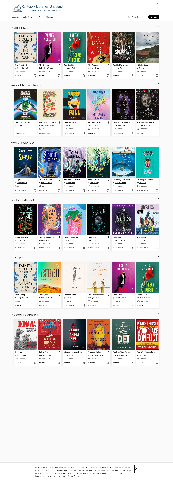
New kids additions (21, 142)
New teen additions (21, 200)
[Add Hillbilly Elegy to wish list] (156, 75)
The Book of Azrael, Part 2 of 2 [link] (146, 122)
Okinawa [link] (18, 352)
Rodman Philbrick (120, 183)
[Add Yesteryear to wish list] (59, 305)
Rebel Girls (142, 183)
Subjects (15, 17)
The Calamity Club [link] (22, 65)
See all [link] (158, 26)
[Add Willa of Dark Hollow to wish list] (83, 190)
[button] (133, 17)
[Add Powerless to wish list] (132, 248)
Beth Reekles (70, 240)
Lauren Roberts (120, 240)
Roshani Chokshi (46, 183)
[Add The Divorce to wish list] (59, 75)
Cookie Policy (73, 476)
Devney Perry (119, 68)
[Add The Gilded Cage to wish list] (34, 248)
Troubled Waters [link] (94, 352)
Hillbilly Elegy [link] (142, 65)
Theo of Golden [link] (70, 295)
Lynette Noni (21, 240)
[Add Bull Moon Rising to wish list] (108, 133)
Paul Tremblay (21, 125)
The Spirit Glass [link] (45, 180)
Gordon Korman (22, 183)
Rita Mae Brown (46, 355)
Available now (18, 27)
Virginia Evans (94, 298)
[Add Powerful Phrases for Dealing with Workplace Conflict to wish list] (156, 362)
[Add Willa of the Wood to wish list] (108, 190)
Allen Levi (69, 298)
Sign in (154, 17)
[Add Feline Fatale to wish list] (59, 362)
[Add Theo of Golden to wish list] (83, 305)
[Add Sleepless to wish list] (34, 190)
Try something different (23, 315)
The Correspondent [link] (96, 295)
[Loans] (143, 17)
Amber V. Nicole (144, 125)
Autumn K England (47, 125)
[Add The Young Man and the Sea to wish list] (132, 190)
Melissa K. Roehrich (121, 125)
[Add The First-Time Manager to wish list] (132, 362)
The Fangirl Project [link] (71, 237)
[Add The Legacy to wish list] (156, 248)
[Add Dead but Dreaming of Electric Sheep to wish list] (34, 133)
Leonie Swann (70, 125)
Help (157, 3)
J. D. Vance (142, 68)
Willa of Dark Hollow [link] (72, 180)
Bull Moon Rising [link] (95, 122)
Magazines (51, 17)
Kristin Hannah (95, 68)
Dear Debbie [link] (69, 65)
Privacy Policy (95, 467)
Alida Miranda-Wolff (121, 355)
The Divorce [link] (44, 65)
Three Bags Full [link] (70, 122)
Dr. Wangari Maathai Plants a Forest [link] (146, 180)
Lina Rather (69, 355)
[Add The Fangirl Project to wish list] (83, 248)
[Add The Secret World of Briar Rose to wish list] (59, 248)
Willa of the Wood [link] (95, 180)
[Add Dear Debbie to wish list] (83, 75)
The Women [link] (93, 65)
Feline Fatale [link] (44, 352)
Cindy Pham (45, 240)
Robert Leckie (21, 355)
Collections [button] (28, 17)
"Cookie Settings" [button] (68, 473)
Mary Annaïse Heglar (97, 355)
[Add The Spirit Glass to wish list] (59, 190)
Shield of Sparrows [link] (120, 65)
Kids (40, 17)
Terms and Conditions (76, 467)
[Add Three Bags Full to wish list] (83, 133)
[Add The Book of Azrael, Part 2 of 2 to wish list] (156, 133)
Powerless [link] (117, 237)
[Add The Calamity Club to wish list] (34, 75)
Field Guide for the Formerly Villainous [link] (48, 122)
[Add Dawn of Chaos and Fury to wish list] (132, 133)
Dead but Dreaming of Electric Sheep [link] (24, 122)
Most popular (18, 257)
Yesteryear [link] (43, 295)
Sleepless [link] (18, 180)
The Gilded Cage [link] (21, 237)
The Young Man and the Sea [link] (122, 180)
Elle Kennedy (143, 240)
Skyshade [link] (92, 237)
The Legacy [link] (141, 237)
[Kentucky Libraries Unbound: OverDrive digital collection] (37, 8)
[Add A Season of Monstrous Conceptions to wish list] (83, 362)
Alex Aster (93, 240)
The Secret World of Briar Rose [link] (48, 237)
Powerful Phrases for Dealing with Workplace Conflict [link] (146, 352)
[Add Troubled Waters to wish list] (108, 362)
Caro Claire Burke (47, 298)
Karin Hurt (142, 355)
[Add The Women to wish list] (108, 75)
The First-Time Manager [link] (122, 352)
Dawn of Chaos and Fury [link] (122, 122)
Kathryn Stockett (22, 68)
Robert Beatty (70, 183)
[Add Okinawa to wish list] (34, 362)
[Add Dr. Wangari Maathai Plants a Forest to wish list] (156, 190)
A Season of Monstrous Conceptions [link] (73, 352)
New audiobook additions (25, 85)
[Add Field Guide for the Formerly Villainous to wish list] (59, 133)
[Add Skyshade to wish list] (108, 248)
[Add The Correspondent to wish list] (108, 305)
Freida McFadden (47, 68)
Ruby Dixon (94, 125)
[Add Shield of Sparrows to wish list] (132, 75)
